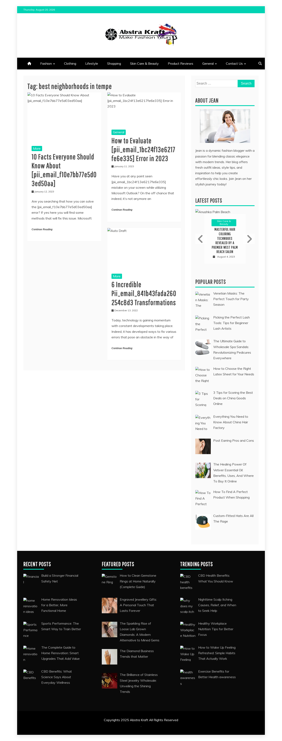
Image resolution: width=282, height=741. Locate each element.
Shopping (114, 63)
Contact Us (234, 63)
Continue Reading (42, 229)
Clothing (70, 63)
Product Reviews (180, 63)
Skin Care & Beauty (144, 63)
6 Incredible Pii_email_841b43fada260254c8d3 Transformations (143, 293)
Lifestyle (91, 63)
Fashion (46, 63)
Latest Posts (208, 200)
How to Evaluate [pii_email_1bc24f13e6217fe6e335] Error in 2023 (143, 149)
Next (249, 239)
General (208, 63)
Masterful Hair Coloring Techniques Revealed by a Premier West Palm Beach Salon (225, 240)
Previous (201, 239)
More (37, 148)
